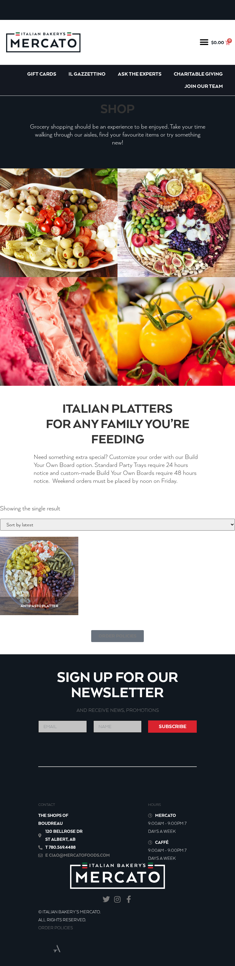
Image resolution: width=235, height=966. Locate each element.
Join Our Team (204, 86)
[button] (204, 42)
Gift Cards (41, 74)
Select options (39, 591)
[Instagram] (117, 899)
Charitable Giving (198, 74)
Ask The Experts (140, 74)
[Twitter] (106, 899)
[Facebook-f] (128, 899)
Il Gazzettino (87, 74)
